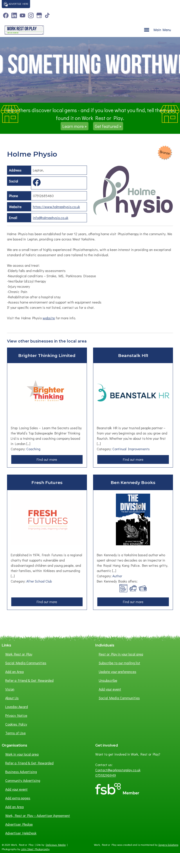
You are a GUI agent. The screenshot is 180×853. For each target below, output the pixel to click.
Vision (9, 689)
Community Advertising (22, 780)
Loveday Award (16, 706)
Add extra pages (17, 798)
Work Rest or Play (18, 654)
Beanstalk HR (133, 355)
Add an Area (14, 671)
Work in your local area (22, 754)
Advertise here (18, 3)
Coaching (33, 449)
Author (117, 576)
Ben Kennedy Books (133, 482)
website (49, 318)
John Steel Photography (35, 849)
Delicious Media (56, 844)
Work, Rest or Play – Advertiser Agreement (37, 815)
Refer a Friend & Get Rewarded (29, 680)
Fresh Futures (47, 482)
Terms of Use (15, 733)
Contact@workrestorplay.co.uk (117, 770)
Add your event (110, 689)
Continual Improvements (131, 449)
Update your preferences (117, 671)
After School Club (39, 581)
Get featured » (108, 126)
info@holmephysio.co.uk (50, 217)
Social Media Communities (25, 663)
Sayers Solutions (168, 844)
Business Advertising (21, 771)
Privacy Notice (16, 715)
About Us (12, 698)
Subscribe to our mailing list (119, 663)
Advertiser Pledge (19, 824)
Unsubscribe (108, 680)
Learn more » (74, 126)
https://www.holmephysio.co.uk (56, 206)
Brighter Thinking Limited (47, 355)
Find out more (48, 460)
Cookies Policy (16, 724)
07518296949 (105, 775)
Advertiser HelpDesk (20, 833)
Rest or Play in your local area (121, 654)
